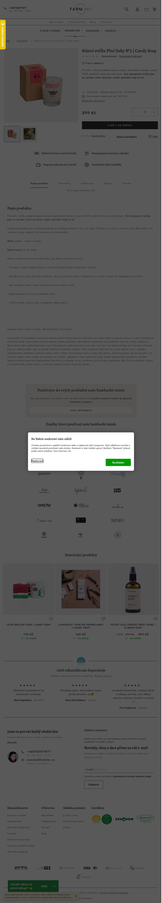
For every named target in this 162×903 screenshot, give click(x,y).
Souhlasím (118, 462)
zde (69, 450)
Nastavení (37, 460)
